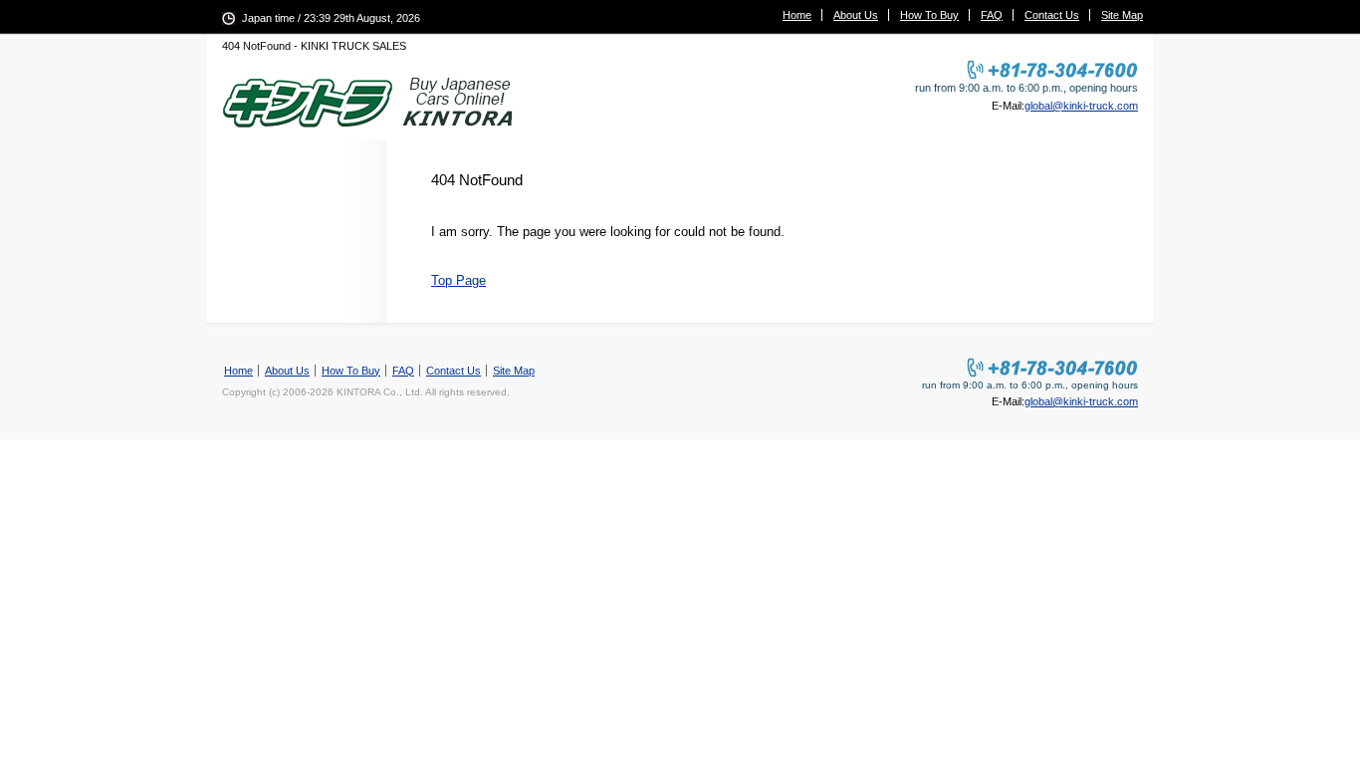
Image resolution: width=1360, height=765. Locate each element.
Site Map (1122, 15)
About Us (855, 15)
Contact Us (1051, 15)
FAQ (992, 15)
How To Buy (929, 15)
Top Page (458, 280)
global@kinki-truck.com (1081, 106)
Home (797, 15)
